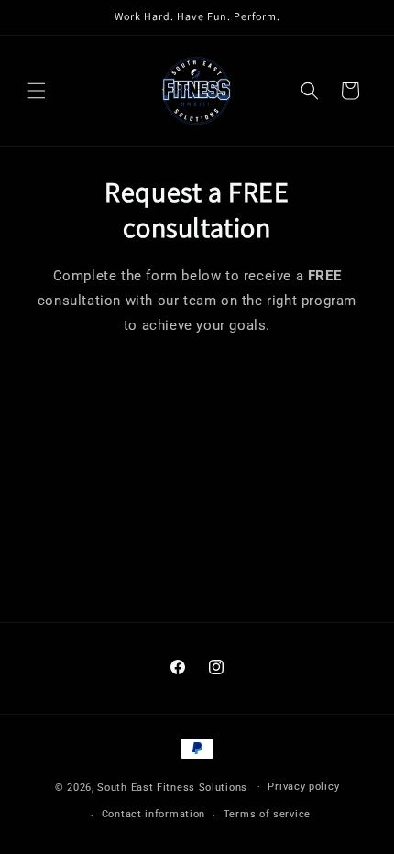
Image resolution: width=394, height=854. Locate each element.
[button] (36, 91)
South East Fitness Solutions (172, 787)
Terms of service (267, 814)
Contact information (153, 814)
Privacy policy (303, 787)
